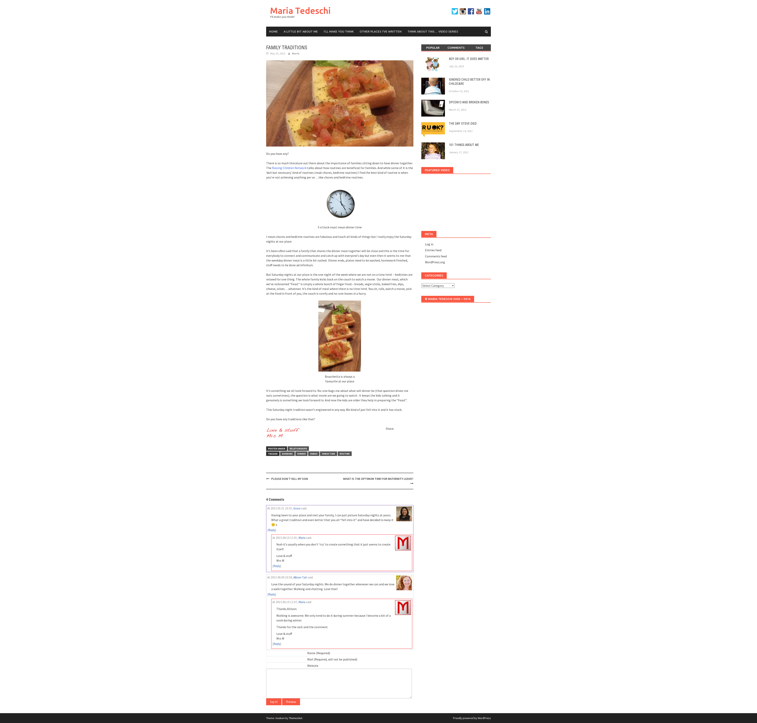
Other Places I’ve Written (381, 31)
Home (273, 31)
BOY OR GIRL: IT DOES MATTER (469, 59)
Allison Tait (300, 577)
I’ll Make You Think (339, 31)
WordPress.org (435, 262)
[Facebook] (471, 11)
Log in (429, 244)
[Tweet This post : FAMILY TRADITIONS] (389, 436)
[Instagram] (463, 11)
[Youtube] (479, 11)
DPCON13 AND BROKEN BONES (469, 102)
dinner (301, 453)
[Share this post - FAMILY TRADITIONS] (398, 429)
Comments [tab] (456, 47)
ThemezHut (295, 718)
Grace (297, 508)
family (313, 453)
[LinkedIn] (487, 11)
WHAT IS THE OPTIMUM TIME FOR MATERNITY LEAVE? (378, 479)
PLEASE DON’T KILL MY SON (289, 479)
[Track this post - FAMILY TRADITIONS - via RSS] (396, 436)
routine (345, 453)
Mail (310, 659)
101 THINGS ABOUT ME (464, 145)
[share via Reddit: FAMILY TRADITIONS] (405, 429)
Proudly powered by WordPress (472, 718)
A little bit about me (301, 31)
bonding (287, 453)
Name (311, 653)
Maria (295, 53)
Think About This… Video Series (432, 31)
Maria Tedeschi (300, 10)
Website (312, 666)
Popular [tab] (433, 47)
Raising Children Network (289, 168)
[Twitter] (455, 11)
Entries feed (433, 250)
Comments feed (436, 256)
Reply (271, 530)
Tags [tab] (479, 47)
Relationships (298, 448)
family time (328, 453)
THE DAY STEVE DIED (463, 123)
